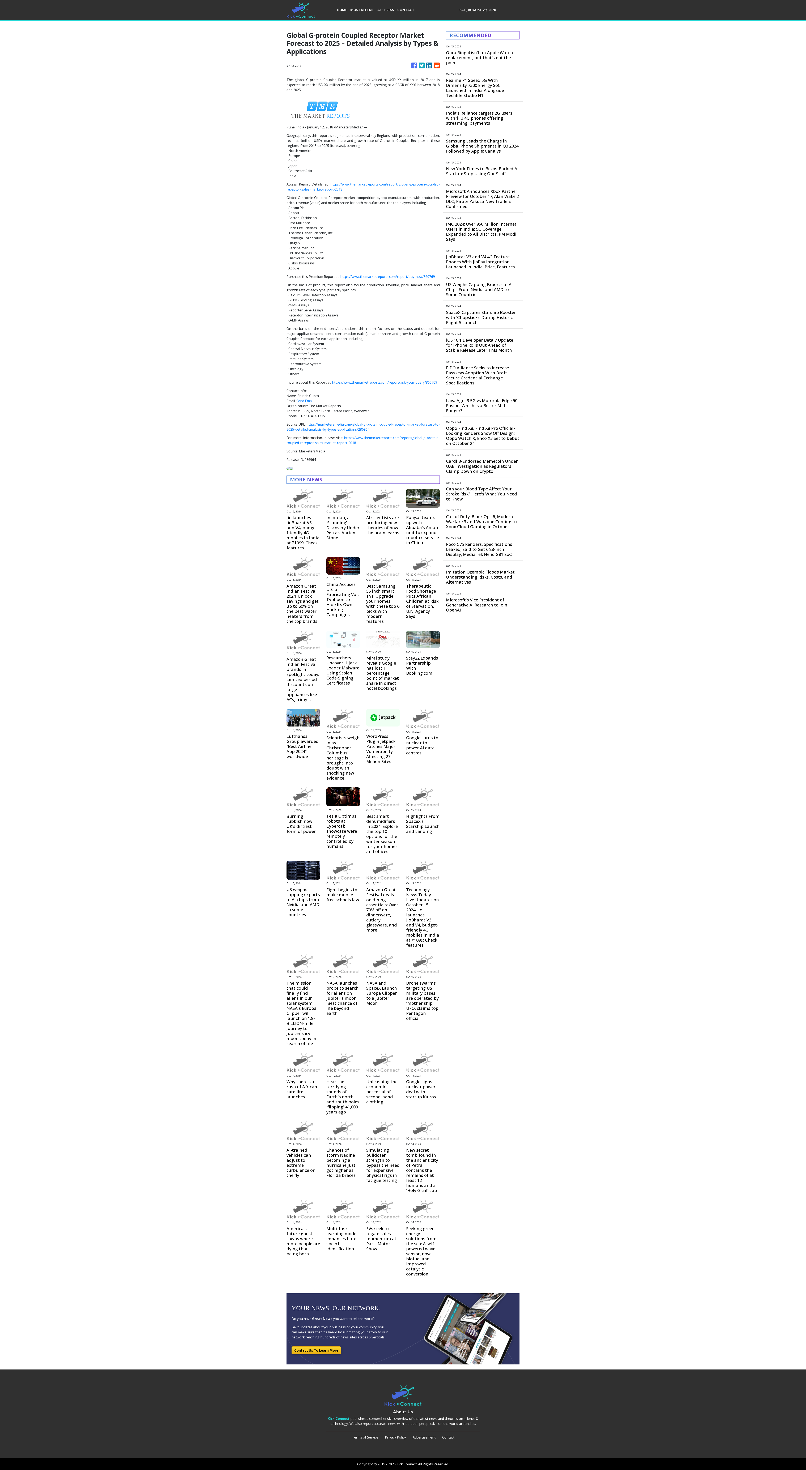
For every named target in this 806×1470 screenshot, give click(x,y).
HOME (342, 10)
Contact (448, 1437)
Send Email (304, 401)
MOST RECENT (362, 10)
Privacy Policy (395, 1437)
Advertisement (424, 1437)
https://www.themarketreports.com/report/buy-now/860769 (387, 276)
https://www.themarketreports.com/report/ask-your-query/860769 (384, 382)
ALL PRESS (385, 10)
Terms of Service (365, 1437)
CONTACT (405, 10)
